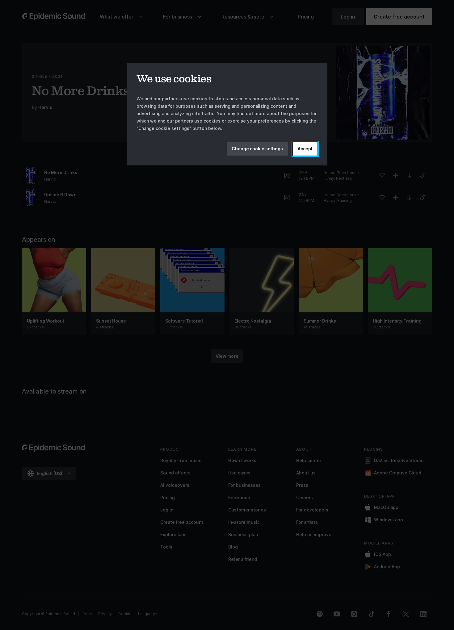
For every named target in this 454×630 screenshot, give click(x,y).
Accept (305, 148)
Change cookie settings (257, 148)
